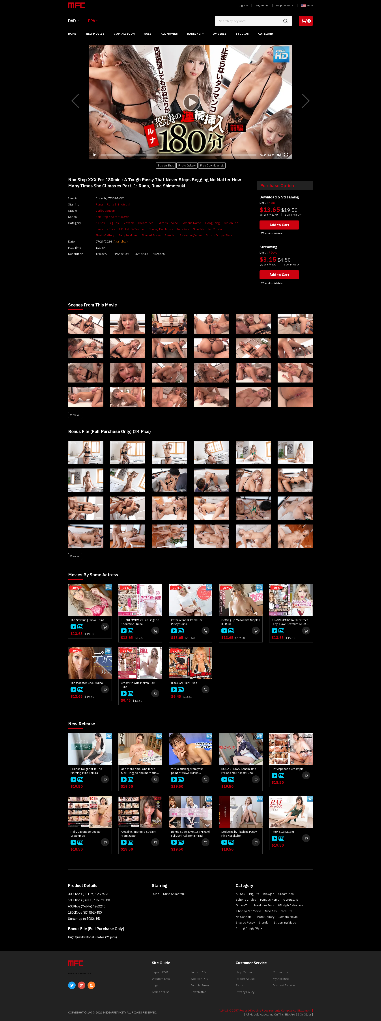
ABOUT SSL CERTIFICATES (79, 973)
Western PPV (199, 979)
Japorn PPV (198, 972)
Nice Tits (198, 229)
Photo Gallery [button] (187, 165)
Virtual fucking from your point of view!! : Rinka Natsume (187, 771)
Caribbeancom (105, 211)
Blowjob (128, 223)
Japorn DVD (160, 972)
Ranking (194, 33)
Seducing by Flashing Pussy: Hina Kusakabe (239, 834)
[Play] (190, 102)
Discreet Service (284, 985)
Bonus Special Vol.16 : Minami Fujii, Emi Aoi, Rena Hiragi (190, 834)
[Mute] (279, 155)
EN (308, 5)
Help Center (283, 5)
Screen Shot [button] (166, 165)
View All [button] (75, 415)
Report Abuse (245, 979)
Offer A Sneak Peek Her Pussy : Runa (186, 622)
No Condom (216, 229)
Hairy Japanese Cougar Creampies (86, 834)
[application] (190, 102)
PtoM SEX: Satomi (283, 832)
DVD (72, 20)
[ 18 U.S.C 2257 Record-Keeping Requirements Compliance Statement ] (266, 1010)
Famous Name (191, 223)
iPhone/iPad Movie (160, 229)
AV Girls (219, 33)
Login (242, 5)
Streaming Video (190, 235)
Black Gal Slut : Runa (184, 683)
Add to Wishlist (274, 233)
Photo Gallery (104, 235)
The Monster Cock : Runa (87, 683)
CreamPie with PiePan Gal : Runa (138, 685)
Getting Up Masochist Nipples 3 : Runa (240, 622)
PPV (91, 20)
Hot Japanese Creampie (288, 769)
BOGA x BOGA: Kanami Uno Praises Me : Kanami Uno (238, 771)
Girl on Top (231, 223)
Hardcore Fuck (105, 229)
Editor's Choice (167, 223)
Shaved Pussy (151, 235)
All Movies (169, 33)
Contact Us (280, 972)
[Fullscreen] (286, 155)
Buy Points (262, 5)
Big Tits (114, 223)
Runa (99, 204)
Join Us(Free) (199, 985)
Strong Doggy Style (219, 235)
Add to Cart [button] (279, 225)
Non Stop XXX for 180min (112, 217)
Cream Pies (145, 223)
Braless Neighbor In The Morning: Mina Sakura (86, 771)
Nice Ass (183, 229)
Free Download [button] (210, 165)
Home (72, 33)
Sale (147, 33)
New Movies (95, 33)
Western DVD (161, 979)
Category (266, 33)
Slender (170, 235)
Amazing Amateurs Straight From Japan (138, 834)
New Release (81, 724)
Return (240, 985)
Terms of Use (161, 992)
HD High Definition (131, 229)
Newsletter (198, 992)
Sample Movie (128, 235)
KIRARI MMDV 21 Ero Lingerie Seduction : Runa (140, 622)
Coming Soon (124, 33)
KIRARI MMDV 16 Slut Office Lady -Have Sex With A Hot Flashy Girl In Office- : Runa (290, 622)
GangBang (212, 223)
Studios (242, 33)
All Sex (100, 223)
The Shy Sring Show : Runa (87, 620)
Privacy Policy (245, 992)
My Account (281, 979)
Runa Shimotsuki (118, 204)
